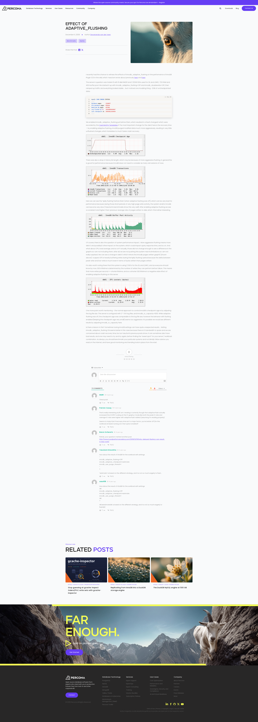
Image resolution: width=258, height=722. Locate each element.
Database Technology (34, 8)
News (175, 696)
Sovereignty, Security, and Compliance (159, 690)
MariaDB (105, 687)
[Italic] (103, 381)
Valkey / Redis (107, 693)
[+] (128, 381)
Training (129, 690)
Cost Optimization (156, 681)
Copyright (165, 708)
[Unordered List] (114, 381)
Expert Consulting (132, 687)
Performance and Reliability (156, 685)
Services (49, 8)
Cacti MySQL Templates (108, 125)
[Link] (123, 381)
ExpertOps (129, 684)
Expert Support (131, 681)
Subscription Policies (133, 696)
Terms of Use (151, 708)
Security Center (179, 708)
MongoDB (105, 690)
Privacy (158, 708)
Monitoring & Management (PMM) (109, 700)
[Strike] (109, 381)
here (136, 77)
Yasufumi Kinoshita (107, 450)
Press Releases (179, 693)
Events (176, 690)
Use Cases (58, 8)
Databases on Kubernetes (111, 696)
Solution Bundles (132, 693)
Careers (176, 687)
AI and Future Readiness (158, 694)
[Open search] (220, 8)
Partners (177, 684)
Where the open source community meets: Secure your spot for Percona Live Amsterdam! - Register (129, 3)
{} (125, 381)
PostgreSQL (106, 681)
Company (91, 8)
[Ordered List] (111, 381)
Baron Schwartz (106, 432)
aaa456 (102, 481)
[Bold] (100, 381)
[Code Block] (120, 381)
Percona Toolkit (107, 705)
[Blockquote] (117, 381)
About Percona (179, 681)
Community (80, 8)
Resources (69, 8)
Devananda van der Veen (100, 34)
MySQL (104, 684)
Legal (171, 708)
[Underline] (106, 381)
